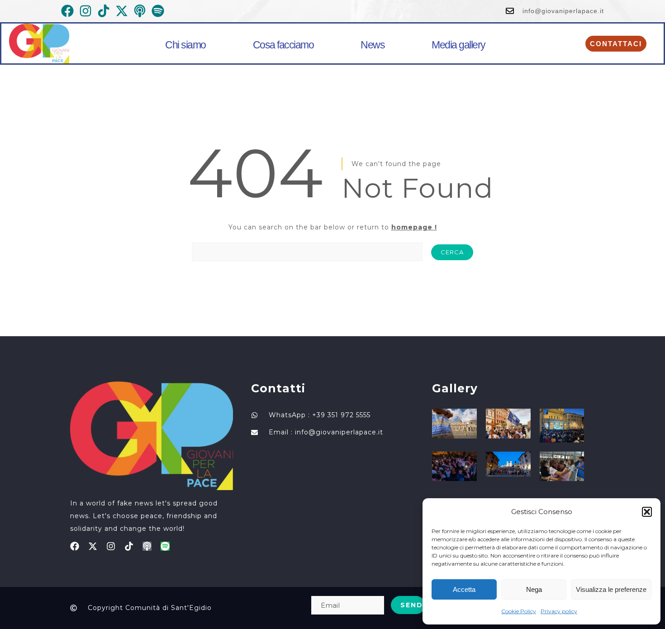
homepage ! (414, 227)
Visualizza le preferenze (611, 589)
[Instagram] (110, 546)
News (373, 45)
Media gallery (458, 45)
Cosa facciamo (283, 45)
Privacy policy (559, 611)
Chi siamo (185, 45)
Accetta (464, 589)
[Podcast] (147, 546)
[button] (646, 511)
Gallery (455, 388)
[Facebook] (74, 546)
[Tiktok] (128, 546)
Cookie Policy (518, 611)
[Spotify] (165, 546)
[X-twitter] (92, 546)
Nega (534, 589)
